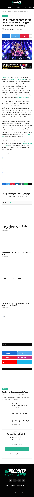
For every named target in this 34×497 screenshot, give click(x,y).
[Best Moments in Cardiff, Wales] (17, 268)
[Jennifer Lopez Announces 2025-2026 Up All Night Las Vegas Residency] (17, 59)
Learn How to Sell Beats (17, 488)
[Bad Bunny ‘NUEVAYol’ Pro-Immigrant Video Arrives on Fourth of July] (17, 292)
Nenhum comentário (8, 31)
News (24, 7)
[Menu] (3, 3)
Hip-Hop (17, 7)
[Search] (31, 3)
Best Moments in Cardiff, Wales (12, 279)
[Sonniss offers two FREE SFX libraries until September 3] (6, 422)
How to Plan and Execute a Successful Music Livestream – (9, 195)
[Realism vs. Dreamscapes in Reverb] (17, 381)
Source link (5, 169)
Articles (4, 388)
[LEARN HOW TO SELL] (17, 69)
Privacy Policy (16, 455)
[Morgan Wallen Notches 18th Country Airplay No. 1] (17, 241)
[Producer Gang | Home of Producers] (17, 2)
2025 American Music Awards (17, 79)
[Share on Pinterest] (24, 36)
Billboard (5, 15)
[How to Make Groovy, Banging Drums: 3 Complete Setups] (6, 406)
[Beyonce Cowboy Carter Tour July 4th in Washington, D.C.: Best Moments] (17, 215)
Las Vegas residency (22, 97)
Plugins (10, 7)
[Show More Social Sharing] (30, 36)
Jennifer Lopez (6, 77)
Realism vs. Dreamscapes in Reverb (16, 392)
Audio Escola (26, 492)
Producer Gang (10, 29)
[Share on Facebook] (6, 36)
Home (3, 7)
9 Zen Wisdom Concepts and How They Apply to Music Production (24, 195)
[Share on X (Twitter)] (15, 36)
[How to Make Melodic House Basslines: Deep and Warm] (6, 414)
